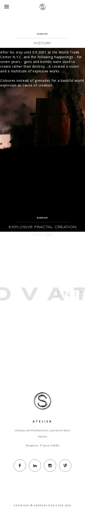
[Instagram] (50, 465)
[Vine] (65, 465)
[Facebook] (20, 465)
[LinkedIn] (35, 465)
